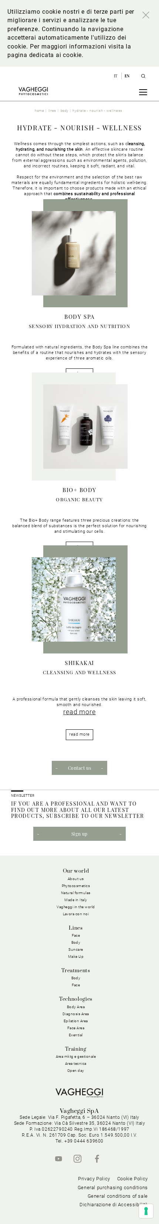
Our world (76, 871)
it (116, 75)
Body (76, 978)
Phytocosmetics (76, 886)
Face (76, 985)
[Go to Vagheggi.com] (33, 91)
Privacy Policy (94, 1178)
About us (76, 879)
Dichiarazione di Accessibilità (114, 1204)
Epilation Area (76, 1021)
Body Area (76, 1007)
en (127, 75)
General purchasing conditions (113, 1187)
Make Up (76, 956)
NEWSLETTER (23, 795)
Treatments (75, 970)
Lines (75, 928)
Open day (75, 1071)
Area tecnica (76, 1063)
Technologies (75, 999)
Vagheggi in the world (76, 907)
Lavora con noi (76, 914)
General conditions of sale (118, 1196)
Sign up (79, 834)
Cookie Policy (132, 1178)
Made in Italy (75, 900)
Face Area (76, 1028)
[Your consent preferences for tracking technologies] (146, 1211)
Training (75, 1049)
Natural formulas (76, 893)
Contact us (79, 768)
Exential (76, 1035)
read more (79, 712)
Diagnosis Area (75, 1014)
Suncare (75, 949)
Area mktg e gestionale (76, 1056)
